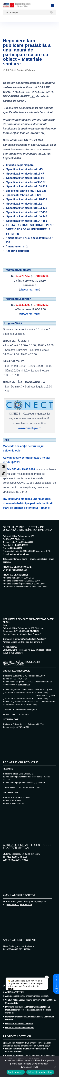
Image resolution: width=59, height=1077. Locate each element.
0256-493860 (22, 860)
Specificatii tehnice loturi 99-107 (26, 182)
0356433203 (23, 305)
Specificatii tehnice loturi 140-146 (26, 216)
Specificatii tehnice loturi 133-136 (26, 208)
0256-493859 (9, 860)
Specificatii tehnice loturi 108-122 (26, 186)
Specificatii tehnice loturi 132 (24, 203)
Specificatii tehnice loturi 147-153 (26, 220)
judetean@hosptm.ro (19, 554)
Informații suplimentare (40, 1072)
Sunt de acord (15, 1072)
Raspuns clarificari (17, 250)
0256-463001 (13, 857)
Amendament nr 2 (17, 246)
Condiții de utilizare (14, 1056)
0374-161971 (13, 904)
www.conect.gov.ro (29, 428)
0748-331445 (26, 904)
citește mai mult (29, 289)
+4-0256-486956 (14, 548)
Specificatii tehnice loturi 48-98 (25, 178)
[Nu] (55, 1066)
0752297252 (23, 276)
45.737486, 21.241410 (29, 631)
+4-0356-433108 (27, 551)
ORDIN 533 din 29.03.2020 (19, 469)
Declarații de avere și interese (19, 1024)
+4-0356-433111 (25, 542)
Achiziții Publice (26, 70)
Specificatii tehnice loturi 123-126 (26, 190)
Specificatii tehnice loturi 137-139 (26, 212)
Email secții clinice (38, 559)
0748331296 (41, 276)
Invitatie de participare (20, 165)
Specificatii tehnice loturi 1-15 (24, 169)
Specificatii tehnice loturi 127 (23, 195)
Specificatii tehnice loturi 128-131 (26, 199)
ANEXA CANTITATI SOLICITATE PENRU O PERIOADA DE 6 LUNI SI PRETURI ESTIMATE (31, 229)
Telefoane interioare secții (15, 559)
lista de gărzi (24, 685)
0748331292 (41, 305)
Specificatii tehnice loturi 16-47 (25, 173)
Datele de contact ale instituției (19, 1028)
